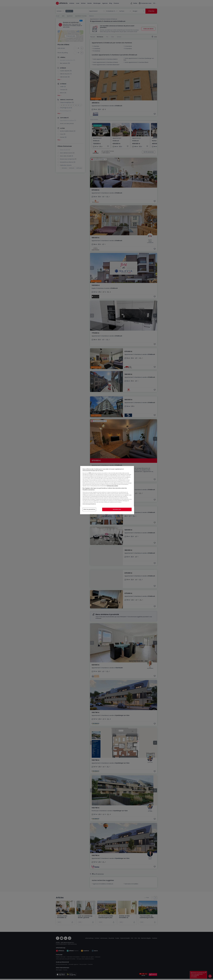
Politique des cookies (112, 485)
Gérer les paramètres (89, 509)
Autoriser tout (117, 509)
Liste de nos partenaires (89, 504)
